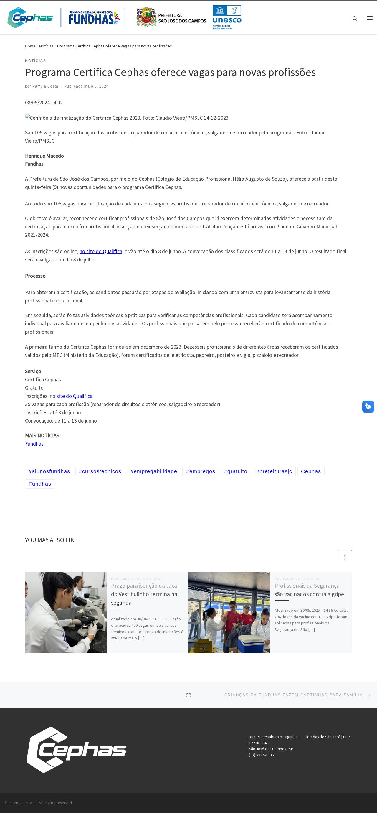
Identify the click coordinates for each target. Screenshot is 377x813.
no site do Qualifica (101, 251)
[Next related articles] (345, 556)
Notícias (46, 46)
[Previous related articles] (331, 556)
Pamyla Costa (45, 86)
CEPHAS (27, 802)
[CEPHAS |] (124, 16)
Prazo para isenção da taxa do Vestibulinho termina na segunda (144, 594)
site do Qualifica (74, 396)
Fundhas (34, 443)
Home (30, 46)
